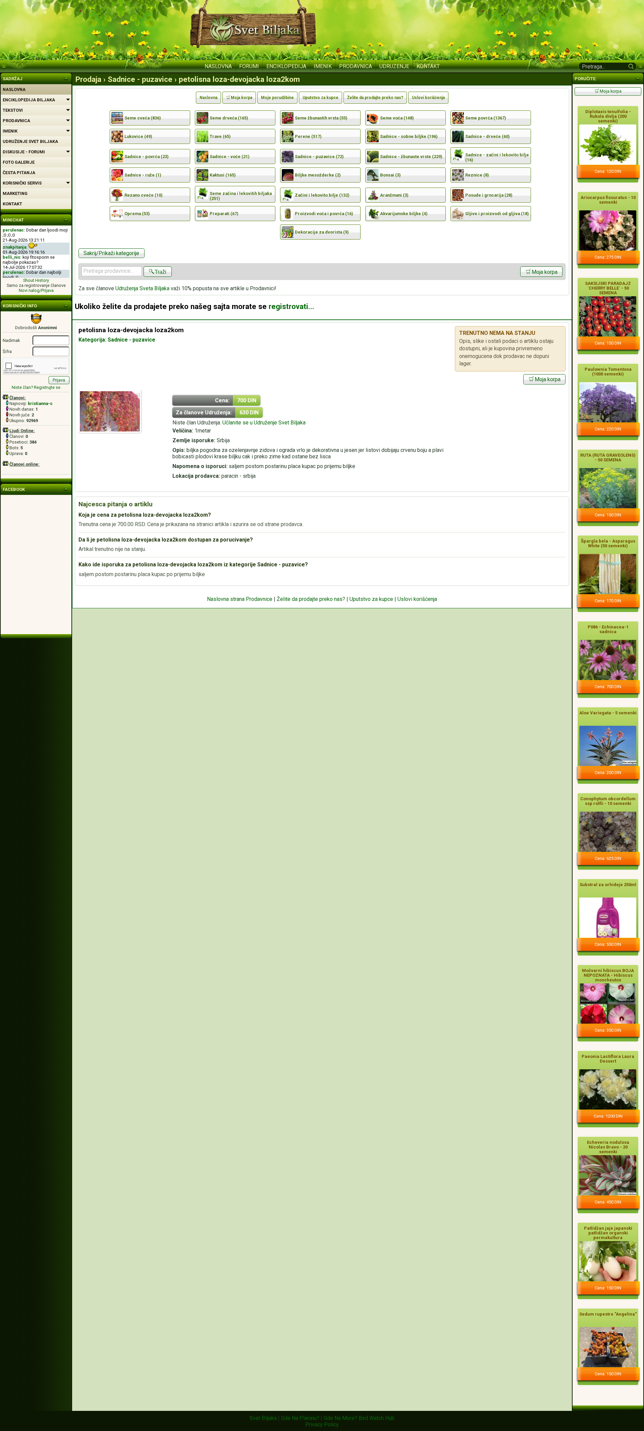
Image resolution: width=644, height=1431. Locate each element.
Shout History (36, 280)
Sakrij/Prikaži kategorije (111, 253)
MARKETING (15, 193)
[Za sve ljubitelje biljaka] (65, 78)
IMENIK (323, 66)
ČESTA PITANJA (19, 172)
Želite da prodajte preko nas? (375, 97)
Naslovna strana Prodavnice (239, 599)
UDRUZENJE (394, 66)
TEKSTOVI (13, 110)
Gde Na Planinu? (300, 1418)
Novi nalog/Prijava (36, 290)
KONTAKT (428, 66)
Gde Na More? (340, 1418)
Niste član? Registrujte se (36, 387)
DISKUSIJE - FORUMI (24, 151)
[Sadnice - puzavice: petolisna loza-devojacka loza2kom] (109, 431)
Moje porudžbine (277, 97)
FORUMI (249, 66)
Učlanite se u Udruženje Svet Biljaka (264, 422)
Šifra (7, 351)
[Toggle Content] (637, 78)
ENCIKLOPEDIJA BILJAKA (29, 99)
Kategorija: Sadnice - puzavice (116, 340)
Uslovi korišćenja (428, 97)
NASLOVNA (218, 66)
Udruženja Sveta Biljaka (142, 288)
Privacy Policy (322, 1424)
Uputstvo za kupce (320, 97)
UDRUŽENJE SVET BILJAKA (30, 141)
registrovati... (291, 306)
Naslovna (208, 97)
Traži (160, 272)
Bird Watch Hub (376, 1418)
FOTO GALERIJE (19, 162)
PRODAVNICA (355, 66)
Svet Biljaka (263, 1418)
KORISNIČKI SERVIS (22, 183)
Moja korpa (241, 97)
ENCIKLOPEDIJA (286, 66)
